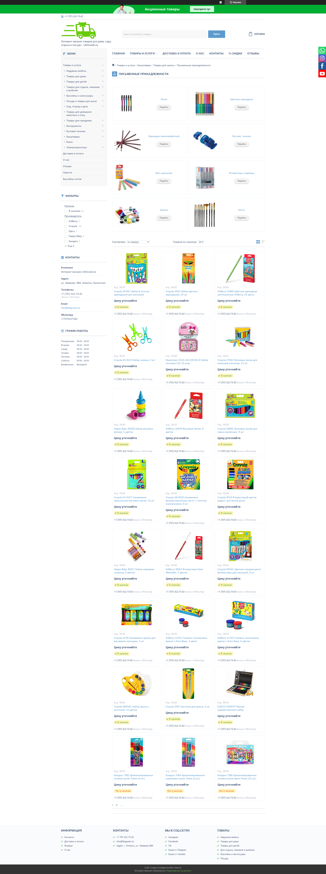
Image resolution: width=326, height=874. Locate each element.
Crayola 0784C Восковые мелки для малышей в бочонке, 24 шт (237, 362)
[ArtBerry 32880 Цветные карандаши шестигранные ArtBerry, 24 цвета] (240, 268)
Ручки (164, 99)
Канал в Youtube (176, 854)
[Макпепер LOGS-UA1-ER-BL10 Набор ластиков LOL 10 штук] (188, 337)
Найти (216, 34)
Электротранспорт (76, 147)
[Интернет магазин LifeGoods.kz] (91, 30)
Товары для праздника (79, 120)
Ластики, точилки (241, 136)
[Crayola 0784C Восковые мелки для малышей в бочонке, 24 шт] (240, 337)
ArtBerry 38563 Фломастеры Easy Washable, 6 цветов (184, 571)
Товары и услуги (72, 65)
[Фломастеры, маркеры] (205, 177)
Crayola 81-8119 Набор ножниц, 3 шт (134, 360)
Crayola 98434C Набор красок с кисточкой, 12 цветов (131, 708)
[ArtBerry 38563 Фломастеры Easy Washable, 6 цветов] (188, 546)
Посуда (224, 858)
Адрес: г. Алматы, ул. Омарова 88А (134, 845)
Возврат (69, 845)
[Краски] (127, 214)
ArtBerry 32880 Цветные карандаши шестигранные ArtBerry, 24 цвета (237, 293)
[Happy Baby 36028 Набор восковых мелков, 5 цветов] (136, 405)
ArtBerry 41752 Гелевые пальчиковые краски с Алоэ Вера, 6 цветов (238, 639)
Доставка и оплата (73, 153)
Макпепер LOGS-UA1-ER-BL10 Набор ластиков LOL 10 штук (187, 362)
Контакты (216, 53)
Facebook (173, 841)
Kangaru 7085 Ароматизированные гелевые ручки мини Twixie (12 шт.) (237, 777)
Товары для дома (76, 76)
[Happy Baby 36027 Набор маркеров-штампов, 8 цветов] (136, 546)
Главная (118, 53)
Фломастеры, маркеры (241, 173)
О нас (66, 159)
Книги (69, 142)
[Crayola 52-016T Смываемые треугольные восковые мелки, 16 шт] (136, 474)
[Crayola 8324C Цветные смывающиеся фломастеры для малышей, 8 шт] (240, 546)
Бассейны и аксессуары (79, 95)
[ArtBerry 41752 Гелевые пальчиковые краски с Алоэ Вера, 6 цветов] (240, 615)
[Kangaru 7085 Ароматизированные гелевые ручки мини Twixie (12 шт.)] (240, 752)
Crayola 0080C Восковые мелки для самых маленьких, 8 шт (237, 430)
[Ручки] (127, 104)
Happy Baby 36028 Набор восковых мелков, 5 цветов (133, 430)
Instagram (173, 837)
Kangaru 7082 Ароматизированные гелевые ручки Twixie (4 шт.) (133, 777)
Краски (164, 210)
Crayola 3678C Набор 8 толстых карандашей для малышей (131, 293)
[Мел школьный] (127, 177)
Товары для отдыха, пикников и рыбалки (82, 89)
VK (169, 845)
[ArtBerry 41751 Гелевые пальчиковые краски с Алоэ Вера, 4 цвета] (188, 615)
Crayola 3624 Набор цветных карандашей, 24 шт (182, 293)
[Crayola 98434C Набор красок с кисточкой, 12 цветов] (136, 683)
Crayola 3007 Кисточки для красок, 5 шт (188, 706)
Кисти (241, 210)
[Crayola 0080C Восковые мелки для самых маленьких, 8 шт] (240, 405)
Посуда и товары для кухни (81, 101)
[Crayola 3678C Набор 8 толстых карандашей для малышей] (136, 268)
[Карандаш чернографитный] (127, 140)
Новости (67, 172)
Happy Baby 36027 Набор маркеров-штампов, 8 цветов (134, 571)
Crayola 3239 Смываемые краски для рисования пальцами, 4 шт (135, 639)
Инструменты (73, 126)
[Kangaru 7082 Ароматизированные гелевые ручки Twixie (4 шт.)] (136, 752)
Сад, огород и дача (77, 106)
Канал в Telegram (177, 850)
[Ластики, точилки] (205, 140)
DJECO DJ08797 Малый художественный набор (231, 708)
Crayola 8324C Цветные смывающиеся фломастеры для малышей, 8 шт (239, 571)
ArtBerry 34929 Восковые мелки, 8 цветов (185, 430)
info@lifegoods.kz (70, 307)
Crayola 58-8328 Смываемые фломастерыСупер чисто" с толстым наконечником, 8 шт (186, 500)
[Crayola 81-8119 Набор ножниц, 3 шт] (136, 337)
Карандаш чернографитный (163, 136)
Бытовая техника (75, 131)
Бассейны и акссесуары (233, 854)
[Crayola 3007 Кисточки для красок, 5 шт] (188, 683)
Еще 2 (71, 246)
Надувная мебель (76, 71)
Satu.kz (178, 868)
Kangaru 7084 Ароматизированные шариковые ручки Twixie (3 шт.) (185, 777)
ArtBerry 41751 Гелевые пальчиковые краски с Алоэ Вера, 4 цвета (186, 639)
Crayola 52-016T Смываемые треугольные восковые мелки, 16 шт (134, 499)
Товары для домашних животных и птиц (79, 113)
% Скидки (235, 53)
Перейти (164, 107)
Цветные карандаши (241, 99)
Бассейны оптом (72, 179)
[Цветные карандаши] (205, 104)
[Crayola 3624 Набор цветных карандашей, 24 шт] (188, 268)
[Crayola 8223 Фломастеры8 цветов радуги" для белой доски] (240, 474)
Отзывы (67, 166)
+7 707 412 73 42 (125, 837)
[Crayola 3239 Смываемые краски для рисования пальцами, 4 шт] (136, 615)
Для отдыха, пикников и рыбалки (238, 850)
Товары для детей (76, 81)
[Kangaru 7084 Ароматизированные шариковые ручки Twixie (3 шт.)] (188, 752)
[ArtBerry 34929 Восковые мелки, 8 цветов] (188, 405)
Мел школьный (164, 173)
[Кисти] (205, 214)
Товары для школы (163, 65)
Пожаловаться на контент (179, 871)
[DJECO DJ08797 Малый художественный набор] (240, 683)
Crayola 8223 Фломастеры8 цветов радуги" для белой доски (237, 499)
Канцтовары (73, 136)
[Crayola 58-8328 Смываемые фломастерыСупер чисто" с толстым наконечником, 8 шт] (188, 474)
